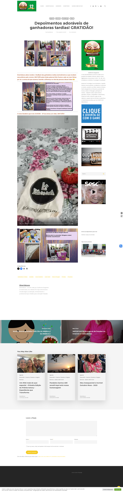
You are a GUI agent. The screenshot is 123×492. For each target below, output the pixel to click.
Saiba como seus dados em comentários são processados (51, 456)
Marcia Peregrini (56, 277)
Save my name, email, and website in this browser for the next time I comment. (45, 446)
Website (76, 439)
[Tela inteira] (74, 223)
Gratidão (31, 277)
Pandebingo (65, 18)
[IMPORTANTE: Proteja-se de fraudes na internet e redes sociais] (92, 331)
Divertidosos (50, 32)
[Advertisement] (93, 49)
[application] (47, 170)
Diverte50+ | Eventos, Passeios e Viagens (29, 377)
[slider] (46, 223)
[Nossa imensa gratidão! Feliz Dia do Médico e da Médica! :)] (31, 331)
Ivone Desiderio (39, 277)
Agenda (52, 18)
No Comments (72, 32)
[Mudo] (72, 223)
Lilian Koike (47, 277)
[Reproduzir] (20, 223)
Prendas (64, 277)
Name (28, 439)
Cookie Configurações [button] (108, 489)
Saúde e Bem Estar (59, 379)
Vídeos (72, 18)
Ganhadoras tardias (22, 277)
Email (51, 439)
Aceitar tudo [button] (117, 489)
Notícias (58, 18)
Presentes (70, 277)
